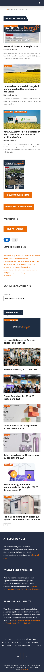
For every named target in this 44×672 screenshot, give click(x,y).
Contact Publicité (11, 642)
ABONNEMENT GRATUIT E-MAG (19, 206)
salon (23, 270)
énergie (7, 272)
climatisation (36, 255)
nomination (12, 264)
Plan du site (31, 642)
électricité (35, 270)
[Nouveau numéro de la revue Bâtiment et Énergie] (14, 174)
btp (13, 255)
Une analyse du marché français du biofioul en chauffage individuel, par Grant (22, 89)
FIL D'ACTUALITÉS (15, 229)
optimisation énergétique (24, 264)
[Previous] (5, 524)
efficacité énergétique (21, 258)
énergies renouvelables (28, 273)
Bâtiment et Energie (11, 26)
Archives (7, 294)
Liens (39, 645)
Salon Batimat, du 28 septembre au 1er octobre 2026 (20, 427)
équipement (7, 275)
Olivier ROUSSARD (10, 140)
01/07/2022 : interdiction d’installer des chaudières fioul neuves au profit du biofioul (22, 134)
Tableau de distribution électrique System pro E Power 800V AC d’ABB (22, 518)
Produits (8, 497)
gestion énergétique (24, 261)
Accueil (8, 639)
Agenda (7, 349)
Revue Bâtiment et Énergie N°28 (21, 46)
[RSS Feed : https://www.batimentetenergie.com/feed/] (14, 240)
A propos (6, 645)
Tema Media (24, 669)
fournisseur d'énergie (10, 261)
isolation (6, 264)
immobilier (36, 261)
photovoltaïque (25, 267)
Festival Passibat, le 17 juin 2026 (20, 369)
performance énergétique (12, 267)
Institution (9, 112)
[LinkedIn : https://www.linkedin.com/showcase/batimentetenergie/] (7, 240)
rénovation (18, 270)
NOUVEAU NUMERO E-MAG (17, 195)
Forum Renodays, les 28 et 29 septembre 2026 (19, 397)
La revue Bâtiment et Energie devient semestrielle (19, 341)
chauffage (28, 256)
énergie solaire (15, 273)
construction (8, 258)
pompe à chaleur (9, 270)
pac (34, 264)
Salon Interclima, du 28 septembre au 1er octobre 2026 (21, 456)
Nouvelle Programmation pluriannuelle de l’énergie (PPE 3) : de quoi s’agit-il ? (21, 487)
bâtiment (20, 255)
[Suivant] (9, 524)
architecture (7, 256)
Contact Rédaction (26, 639)
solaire (28, 270)
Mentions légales (24, 645)
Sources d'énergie (20, 112)
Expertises (8, 66)
